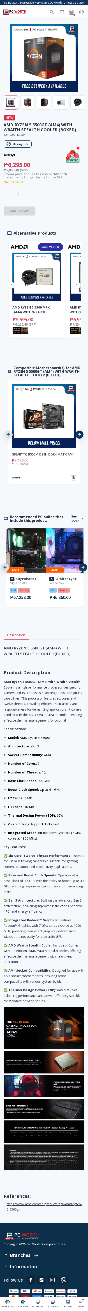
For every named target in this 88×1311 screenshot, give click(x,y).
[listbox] (44, 435)
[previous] (9, 435)
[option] (44, 435)
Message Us (20, 144)
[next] (79, 435)
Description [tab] (16, 635)
